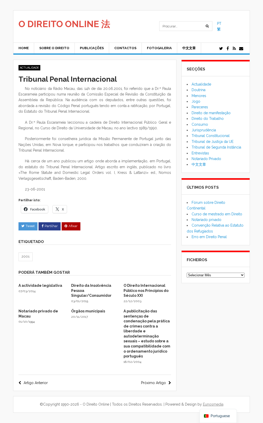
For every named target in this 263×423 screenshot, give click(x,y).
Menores (199, 96)
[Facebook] (227, 48)
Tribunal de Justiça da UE (212, 142)
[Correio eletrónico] (241, 48)
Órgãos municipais (88, 311)
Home (23, 48)
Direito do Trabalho (208, 119)
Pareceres (200, 107)
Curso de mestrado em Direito (217, 214)
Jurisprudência (204, 130)
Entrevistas (200, 153)
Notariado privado (206, 220)
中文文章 (189, 48)
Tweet (30, 226)
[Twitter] (221, 48)
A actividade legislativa (40, 285)
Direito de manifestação (211, 113)
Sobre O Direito (54, 48)
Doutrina (198, 90)
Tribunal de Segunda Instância (216, 147)
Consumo (200, 124)
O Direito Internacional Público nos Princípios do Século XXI (146, 290)
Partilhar (51, 226)
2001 (26, 256)
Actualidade (29, 67)
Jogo (196, 101)
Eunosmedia (213, 404)
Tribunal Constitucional (211, 136)
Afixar (73, 226)
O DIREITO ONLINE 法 (64, 24)
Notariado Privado (206, 159)
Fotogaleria (159, 48)
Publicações (92, 48)
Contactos (125, 48)
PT (219, 24)
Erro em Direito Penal (209, 237)
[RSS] (234, 48)
